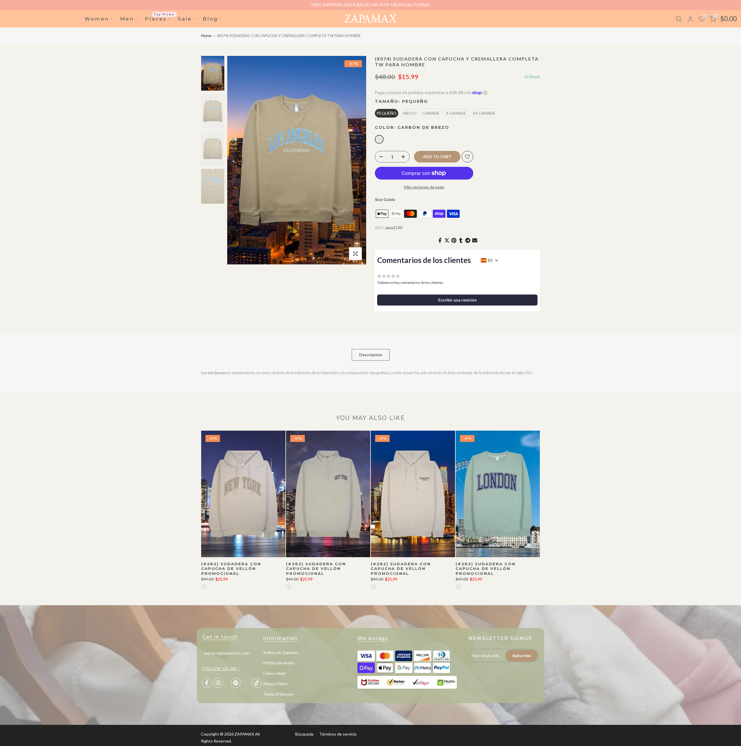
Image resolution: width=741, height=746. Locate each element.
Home (206, 35)
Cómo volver (274, 673)
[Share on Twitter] (447, 240)
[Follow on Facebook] (207, 683)
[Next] (356, 160)
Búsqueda (304, 734)
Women (97, 19)
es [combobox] (490, 260)
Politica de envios (279, 662)
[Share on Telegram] (467, 240)
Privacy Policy (275, 683)
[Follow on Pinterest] (236, 683)
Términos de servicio (338, 734)
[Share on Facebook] (440, 240)
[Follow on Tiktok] (256, 683)
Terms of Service (278, 694)
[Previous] (237, 160)
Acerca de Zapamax (280, 652)
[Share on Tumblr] (460, 240)
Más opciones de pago (424, 186)
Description (370, 354)
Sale (185, 19)
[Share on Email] (474, 240)
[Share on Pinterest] (453, 240)
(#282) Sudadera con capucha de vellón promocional (231, 568)
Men (127, 19)
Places (160, 18)
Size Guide (385, 199)
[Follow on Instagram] (218, 683)
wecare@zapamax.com (227, 652)
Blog (210, 19)
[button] (457, 300)
